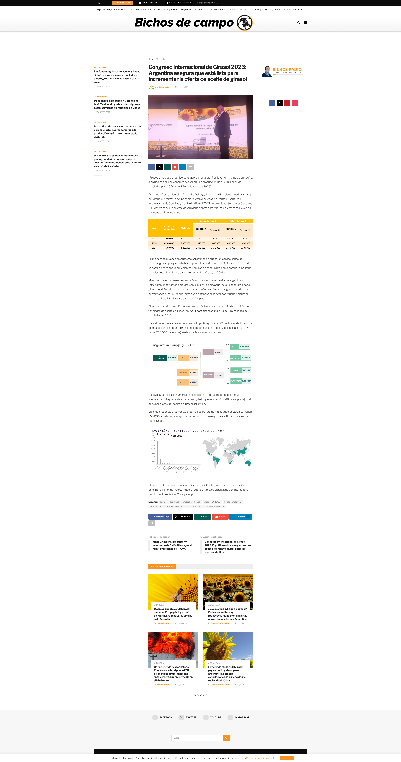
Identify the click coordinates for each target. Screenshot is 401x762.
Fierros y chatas (273, 9)
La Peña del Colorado (239, 9)
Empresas (200, 9)
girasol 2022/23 (212, 502)
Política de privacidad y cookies (262, 758)
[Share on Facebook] (151, 167)
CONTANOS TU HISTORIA (180, 3)
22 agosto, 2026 (102, 86)
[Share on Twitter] (159, 167)
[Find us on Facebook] (95, 3)
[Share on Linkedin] (182, 167)
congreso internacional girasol (185, 502)
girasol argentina (233, 502)
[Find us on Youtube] (103, 3)
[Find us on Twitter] (99, 3)
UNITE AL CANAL (123, 3)
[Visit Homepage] (193, 22)
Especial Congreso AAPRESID (112, 9)
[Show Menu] (305, 22)
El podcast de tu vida (294, 9)
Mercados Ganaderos (140, 9)
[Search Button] (298, 22)
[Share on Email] (175, 167)
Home (151, 59)
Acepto (287, 758)
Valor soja (257, 9)
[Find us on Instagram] (107, 3)
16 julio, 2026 (178, 685)
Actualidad (159, 9)
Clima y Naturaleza (216, 9)
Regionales (186, 9)
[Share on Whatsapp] (167, 167)
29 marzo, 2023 (181, 87)
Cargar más (200, 695)
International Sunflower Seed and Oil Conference (175, 506)
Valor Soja (164, 87)
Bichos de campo (220, 623)
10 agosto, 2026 (179, 623)
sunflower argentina (214, 506)
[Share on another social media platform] (190, 167)
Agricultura (172, 9)
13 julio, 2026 (238, 685)
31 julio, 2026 (238, 623)
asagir (163, 502)
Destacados (100, 96)
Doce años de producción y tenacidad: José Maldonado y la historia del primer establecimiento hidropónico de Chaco (117, 104)
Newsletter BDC (150, 3)
